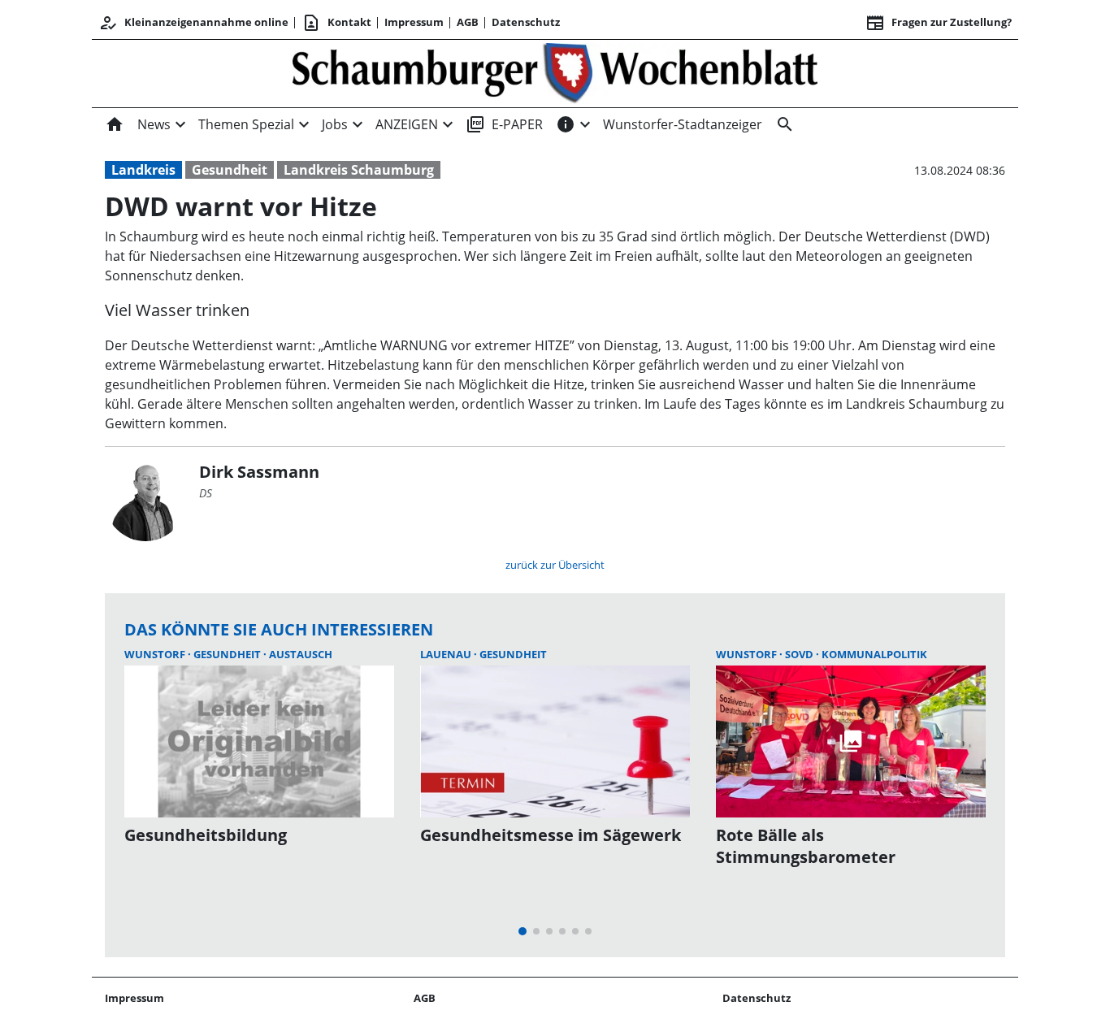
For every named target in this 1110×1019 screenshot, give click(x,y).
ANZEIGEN (406, 124)
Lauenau (447, 654)
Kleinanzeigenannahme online (193, 23)
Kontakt (336, 23)
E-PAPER (504, 124)
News (154, 124)
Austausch (300, 654)
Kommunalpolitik (874, 654)
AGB (468, 22)
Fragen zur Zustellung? (938, 23)
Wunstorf (156, 654)
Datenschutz (526, 22)
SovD (800, 654)
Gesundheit (229, 170)
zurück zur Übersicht (555, 564)
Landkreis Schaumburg (359, 170)
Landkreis (143, 170)
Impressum (414, 22)
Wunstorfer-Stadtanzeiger (682, 124)
